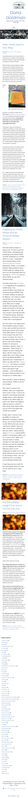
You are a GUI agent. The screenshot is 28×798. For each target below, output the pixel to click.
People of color (5, 713)
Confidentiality (5, 656)
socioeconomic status (7, 748)
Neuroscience (5, 705)
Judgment (4, 683)
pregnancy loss (5, 718)
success (3, 756)
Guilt (2, 672)
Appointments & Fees (20, 783)
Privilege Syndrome (17, 476)
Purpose (19, 186)
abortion (3, 642)
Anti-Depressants (6, 646)
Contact (16, 785)
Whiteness (4, 773)
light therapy (11, 433)
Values (20, 189)
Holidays (7, 186)
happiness (14, 185)
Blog (11, 785)
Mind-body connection (7, 701)
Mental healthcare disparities (9, 699)
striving (3, 754)
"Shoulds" (9, 185)
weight (3, 771)
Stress (14, 477)
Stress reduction (6, 189)
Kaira (18, 796)
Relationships (5, 728)
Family (18, 474)
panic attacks (4, 709)
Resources (5, 477)
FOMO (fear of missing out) (8, 666)
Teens (3, 761)
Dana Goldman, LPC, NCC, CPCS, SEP (14, 782)
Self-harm (4, 740)
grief (22, 474)
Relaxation (4, 730)
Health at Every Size (6, 677)
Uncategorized (14, 189)
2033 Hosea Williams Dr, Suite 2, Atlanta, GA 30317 (14, 789)
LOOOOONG (14, 275)
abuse (3, 644)
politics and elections (7, 717)
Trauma (3, 763)
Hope (2, 681)
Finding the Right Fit (7, 783)
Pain (2, 707)
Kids (2, 685)
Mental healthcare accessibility (9, 697)
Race (2, 724)
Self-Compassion (20, 188)
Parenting (4, 711)
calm (2, 652)
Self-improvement (6, 742)
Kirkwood (3, 687)
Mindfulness (4, 703)
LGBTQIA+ (4, 689)
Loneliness (9, 476)
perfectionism (13, 186)
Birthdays (3, 650)
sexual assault (5, 744)
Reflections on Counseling (9, 188)
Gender (3, 668)
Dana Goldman (15, 15)
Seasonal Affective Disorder (12, 263)
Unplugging (4, 767)
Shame (3, 746)
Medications (4, 693)
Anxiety (9, 474)
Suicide (3, 759)
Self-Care (10, 477)
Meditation (4, 695)
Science (3, 734)
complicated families (15, 544)
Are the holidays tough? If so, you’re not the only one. (12, 505)
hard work (4, 675)
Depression (14, 474)
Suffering (19, 477)
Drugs (3, 662)
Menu (14, 28)
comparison (19, 626)
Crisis (3, 658)
